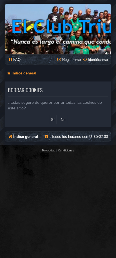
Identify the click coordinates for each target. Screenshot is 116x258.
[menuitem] (14, 60)
